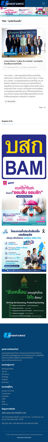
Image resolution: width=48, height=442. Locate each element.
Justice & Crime (8, 390)
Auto (3, 401)
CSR (3, 399)
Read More (11, 101)
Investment (6, 393)
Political (5, 379)
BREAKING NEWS (10, 54)
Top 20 (4, 371)
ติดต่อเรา (5, 404)
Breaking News (7, 368)
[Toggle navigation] (43, 3)
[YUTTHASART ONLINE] (12, 3)
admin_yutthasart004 (30, 67)
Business (5, 382)
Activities (5, 396)
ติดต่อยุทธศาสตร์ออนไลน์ (24, 437)
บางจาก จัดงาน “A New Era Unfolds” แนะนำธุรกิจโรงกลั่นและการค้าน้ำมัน (23, 62)
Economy (5, 374)
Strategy (5, 376)
